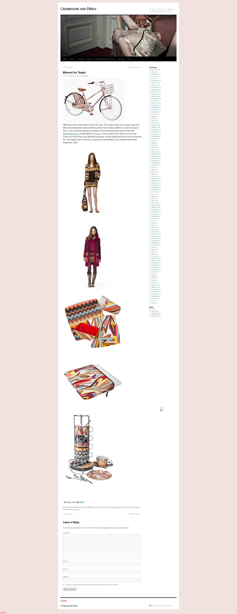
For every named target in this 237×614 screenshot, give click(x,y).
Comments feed (156, 314)
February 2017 (156, 125)
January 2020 (155, 96)
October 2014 (155, 187)
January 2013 (155, 234)
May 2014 (154, 198)
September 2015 (156, 163)
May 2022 (154, 78)
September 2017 (156, 112)
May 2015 (154, 172)
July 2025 (154, 72)
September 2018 (156, 98)
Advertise (80, 59)
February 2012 (156, 258)
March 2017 (155, 123)
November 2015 (156, 158)
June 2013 (154, 223)
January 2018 (155, 103)
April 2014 (154, 200)
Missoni (75, 134)
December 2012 (156, 236)
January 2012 (155, 260)
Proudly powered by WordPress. (162, 605)
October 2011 (155, 267)
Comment (66, 533)
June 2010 (154, 303)
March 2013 (155, 229)
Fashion (82, 507)
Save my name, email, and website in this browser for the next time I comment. (92, 585)
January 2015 (155, 181)
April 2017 (154, 121)
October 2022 (155, 76)
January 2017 (155, 127)
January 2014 (155, 207)
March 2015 (155, 176)
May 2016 (154, 145)
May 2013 (154, 225)
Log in (153, 309)
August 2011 (155, 272)
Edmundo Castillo (135, 67)
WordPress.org (156, 316)
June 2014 (154, 196)
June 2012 (154, 249)
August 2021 (155, 83)
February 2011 (156, 285)
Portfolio (121, 59)
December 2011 (155, 263)
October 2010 (155, 294)
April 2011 (154, 280)
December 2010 (156, 289)
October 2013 (155, 214)
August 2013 (155, 218)
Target (97, 134)
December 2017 (156, 105)
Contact (89, 59)
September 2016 (156, 136)
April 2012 (154, 254)
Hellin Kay (85, 76)
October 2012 (155, 240)
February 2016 (156, 152)
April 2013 (154, 227)
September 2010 (156, 296)
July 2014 (154, 194)
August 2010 (155, 298)
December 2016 (155, 129)
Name (65, 561)
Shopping (131, 507)
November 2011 (156, 265)
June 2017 (154, 116)
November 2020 (156, 89)
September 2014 (156, 189)
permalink (76, 509)
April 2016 (154, 147)
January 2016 (155, 154)
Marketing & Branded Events (105, 59)
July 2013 (154, 220)
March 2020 (155, 92)
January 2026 (155, 69)
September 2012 (156, 243)
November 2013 (156, 212)
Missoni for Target (121, 507)
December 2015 (156, 156)
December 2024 (156, 74)
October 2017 (155, 109)
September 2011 (156, 269)
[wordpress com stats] (63, 601)
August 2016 (155, 138)
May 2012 (154, 252)
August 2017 (155, 114)
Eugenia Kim (68, 67)
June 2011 (154, 276)
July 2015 (154, 167)
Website (65, 577)
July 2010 (154, 300)
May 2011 (154, 278)
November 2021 (156, 81)
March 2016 (155, 149)
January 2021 (155, 85)
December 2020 (156, 87)
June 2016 (154, 143)
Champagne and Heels (78, 8)
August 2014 (155, 192)
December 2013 (155, 209)
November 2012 (156, 238)
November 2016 (156, 132)
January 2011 (155, 287)
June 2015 (154, 169)
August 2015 (155, 165)
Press (129, 59)
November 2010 (156, 292)
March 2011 (155, 283)
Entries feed (155, 312)
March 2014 (155, 203)
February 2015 (156, 178)
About (72, 59)
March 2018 (155, 101)
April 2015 (154, 174)
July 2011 (154, 274)
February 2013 (156, 232)
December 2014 (156, 183)
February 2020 (156, 94)
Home (65, 59)
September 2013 (156, 216)
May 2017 (154, 118)
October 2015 (155, 161)
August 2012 (155, 245)
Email (65, 569)
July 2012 (154, 247)
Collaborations (98, 507)
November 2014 (156, 185)
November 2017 (156, 107)
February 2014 (156, 205)
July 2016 (154, 141)
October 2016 (155, 134)
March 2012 (155, 256)
